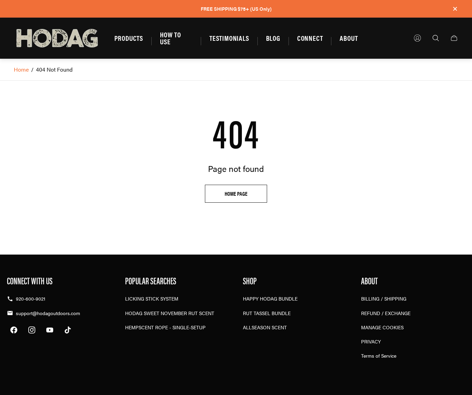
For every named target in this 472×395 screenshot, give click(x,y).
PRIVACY (371, 341)
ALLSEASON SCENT (265, 327)
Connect (310, 38)
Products (128, 38)
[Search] (435, 38)
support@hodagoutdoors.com (48, 313)
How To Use (170, 37)
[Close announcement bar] (455, 8)
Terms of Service (378, 355)
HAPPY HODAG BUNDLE (270, 298)
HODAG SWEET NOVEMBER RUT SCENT (169, 313)
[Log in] (417, 38)
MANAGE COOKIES (382, 327)
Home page (236, 194)
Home (21, 69)
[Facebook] (14, 330)
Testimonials (229, 38)
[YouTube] (50, 330)
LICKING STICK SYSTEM (151, 298)
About (349, 38)
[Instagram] (32, 330)
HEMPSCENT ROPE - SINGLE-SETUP (165, 327)
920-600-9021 (30, 298)
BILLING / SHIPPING (383, 298)
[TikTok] (68, 330)
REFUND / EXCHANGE (385, 313)
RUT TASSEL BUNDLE (267, 313)
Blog (273, 38)
